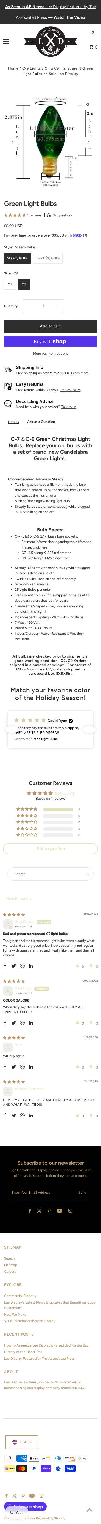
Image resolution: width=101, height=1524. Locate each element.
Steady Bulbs (17, 258)
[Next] (88, 142)
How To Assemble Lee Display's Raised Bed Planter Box (46, 1345)
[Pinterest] (49, 1211)
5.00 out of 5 (64, 794)
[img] (14, 915)
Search (9, 1258)
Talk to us (68, 407)
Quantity (11, 306)
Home (13, 68)
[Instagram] (70, 1211)
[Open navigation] (11, 41)
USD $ (25, 1442)
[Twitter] (39, 1211)
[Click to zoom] (88, 105)
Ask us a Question (41, 422)
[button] (15, 215)
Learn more (80, 373)
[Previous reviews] (12, 729)
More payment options (50, 353)
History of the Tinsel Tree (23, 1352)
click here (40, 547)
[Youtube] (59, 1211)
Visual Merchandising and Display (29, 1321)
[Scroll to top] (89, 1510)
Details (13, 422)
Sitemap (10, 1265)
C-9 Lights (31, 68)
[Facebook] (30, 1211)
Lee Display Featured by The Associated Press (39, 1358)
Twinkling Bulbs (48, 258)
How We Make (15, 1314)
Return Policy (70, 390)
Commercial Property (20, 1296)
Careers (10, 1271)
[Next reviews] (89, 729)
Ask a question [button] (50, 848)
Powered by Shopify (50, 1518)
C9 (24, 284)
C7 (10, 284)
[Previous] (13, 142)
